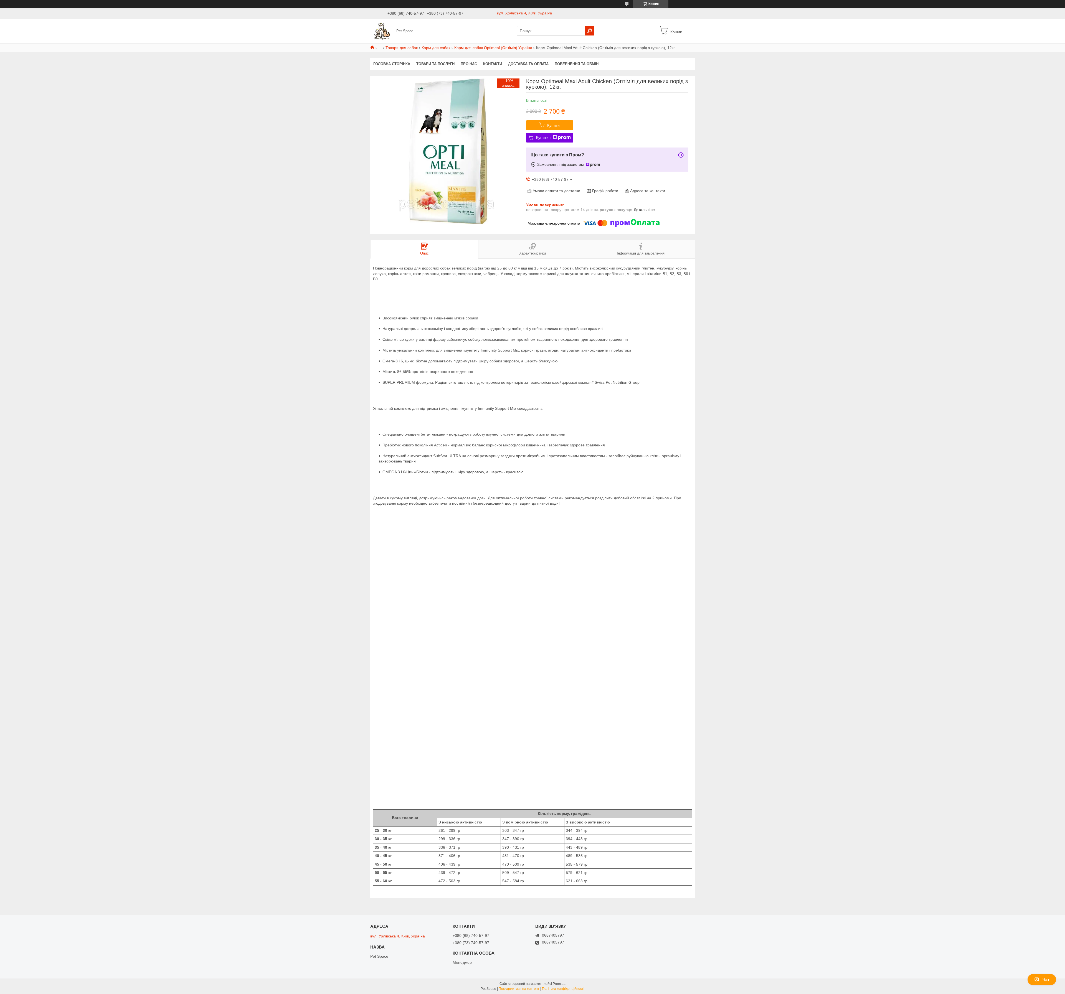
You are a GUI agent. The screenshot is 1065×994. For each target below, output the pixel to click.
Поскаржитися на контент (519, 989)
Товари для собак (402, 47)
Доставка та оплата (528, 64)
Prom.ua (559, 984)
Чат (1046, 979)
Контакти (492, 64)
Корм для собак (436, 47)
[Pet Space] (381, 30)
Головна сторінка (391, 64)
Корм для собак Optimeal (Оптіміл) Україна (493, 47)
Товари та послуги (435, 64)
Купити (553, 125)
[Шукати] (589, 30)
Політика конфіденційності (563, 989)
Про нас (469, 64)
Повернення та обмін (577, 64)
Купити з (543, 137)
